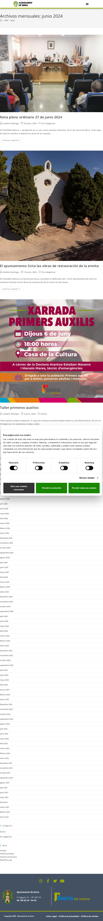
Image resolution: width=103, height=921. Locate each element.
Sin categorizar (48, 123)
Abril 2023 (4, 685)
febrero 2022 (5, 753)
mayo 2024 (4, 626)
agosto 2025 (5, 557)
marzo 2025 (4, 582)
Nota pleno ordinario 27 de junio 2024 (31, 117)
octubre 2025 (5, 547)
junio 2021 (4, 792)
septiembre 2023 (6, 665)
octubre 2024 (5, 606)
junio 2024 (4, 621)
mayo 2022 (4, 738)
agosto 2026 (5, 499)
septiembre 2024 (6, 611)
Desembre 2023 (6, 650)
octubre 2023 (5, 660)
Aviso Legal (51, 916)
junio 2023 (4, 675)
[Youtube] (62, 881)
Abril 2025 (4, 577)
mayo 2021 (4, 797)
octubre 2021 (5, 773)
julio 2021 (4, 787)
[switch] (39, 468)
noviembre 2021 (6, 768)
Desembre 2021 (6, 763)
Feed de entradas (7, 853)
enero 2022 (4, 758)
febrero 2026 (5, 528)
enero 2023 (4, 699)
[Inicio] (1, 20)
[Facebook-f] (48, 881)
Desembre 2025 (6, 538)
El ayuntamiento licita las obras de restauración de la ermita (49, 266)
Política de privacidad (69, 916)
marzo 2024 (4, 636)
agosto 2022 (5, 724)
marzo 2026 (4, 523)
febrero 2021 (5, 812)
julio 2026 (4, 504)
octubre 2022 (5, 714)
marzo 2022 (4, 748)
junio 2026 (4, 508)
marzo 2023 (4, 689)
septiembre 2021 (6, 778)
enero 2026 (4, 533)
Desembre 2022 (6, 704)
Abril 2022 (4, 743)
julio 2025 (4, 562)
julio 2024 (4, 616)
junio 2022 (4, 733)
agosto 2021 (5, 782)
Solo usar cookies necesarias (18, 488)
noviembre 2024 (6, 601)
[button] (87, 4)
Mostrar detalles (87, 478)
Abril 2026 (4, 518)
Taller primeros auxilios (19, 407)
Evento (44, 414)
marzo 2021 (4, 807)
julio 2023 (4, 670)
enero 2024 (4, 645)
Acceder (3, 850)
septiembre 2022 (6, 719)
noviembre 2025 (6, 543)
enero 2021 (4, 817)
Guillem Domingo (11, 123)
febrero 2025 (5, 587)
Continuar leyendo (12, 139)
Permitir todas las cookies (84, 488)
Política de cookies (89, 916)
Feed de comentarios (8, 857)
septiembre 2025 (6, 552)
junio (13, 20)
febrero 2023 (5, 694)
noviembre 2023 (6, 655)
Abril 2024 (4, 631)
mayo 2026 (4, 513)
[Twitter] (55, 881)
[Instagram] (41, 881)
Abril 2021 (4, 802)
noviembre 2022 (6, 709)
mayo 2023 (4, 680)
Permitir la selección (51, 488)
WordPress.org (6, 860)
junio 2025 (4, 567)
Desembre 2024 (6, 596)
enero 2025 (4, 592)
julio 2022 (4, 729)
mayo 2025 (4, 572)
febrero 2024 (5, 641)
